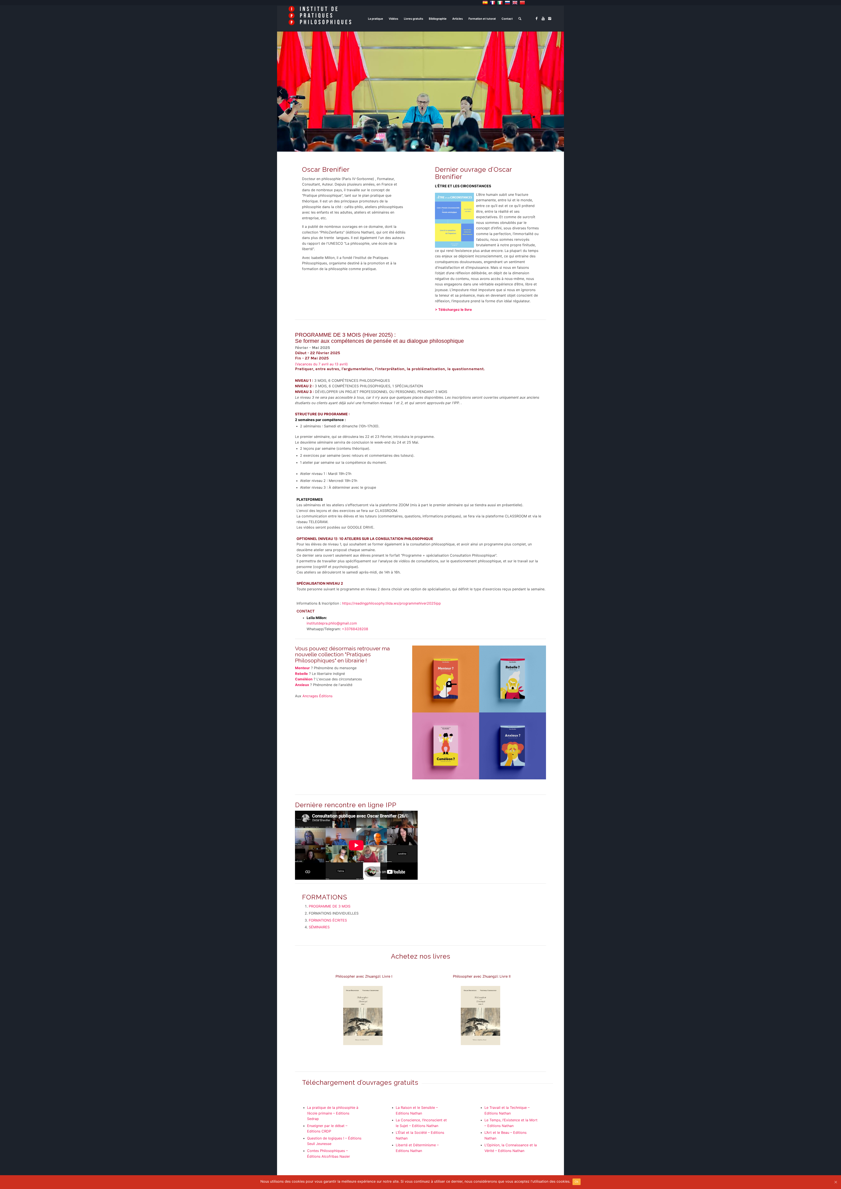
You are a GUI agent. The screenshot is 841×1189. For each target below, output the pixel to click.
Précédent (281, 91)
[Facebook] (536, 18)
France (492, 2)
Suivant (560, 91)
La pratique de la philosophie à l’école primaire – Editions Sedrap (332, 1113)
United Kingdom (515, 2)
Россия (507, 2)
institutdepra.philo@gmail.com (332, 623)
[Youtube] (543, 18)
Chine (522, 2)
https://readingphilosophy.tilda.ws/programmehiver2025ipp (391, 603)
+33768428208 (355, 629)
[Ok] (835, 1182)
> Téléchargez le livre (453, 309)
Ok (577, 1181)
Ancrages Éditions (317, 696)
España (485, 2)
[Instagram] (549, 18)
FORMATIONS (324, 897)
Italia (500, 2)
